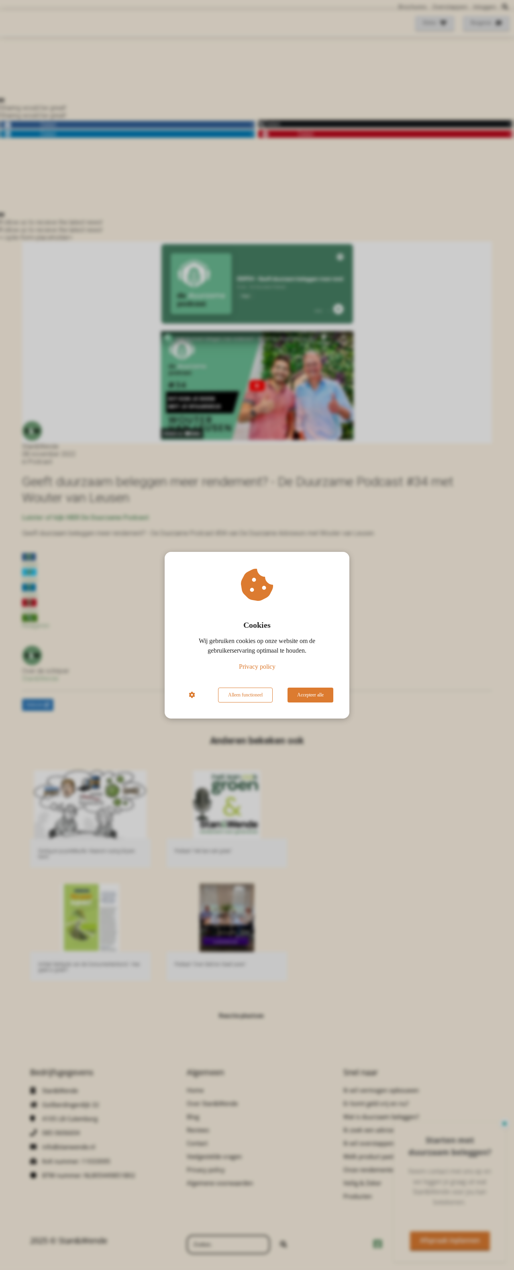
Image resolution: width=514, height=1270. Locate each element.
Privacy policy (257, 666)
